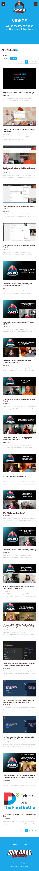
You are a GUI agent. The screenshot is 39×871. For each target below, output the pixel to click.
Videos (14, 845)
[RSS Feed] (16, 50)
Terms (15, 863)
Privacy (23, 863)
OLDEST (13, 58)
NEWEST (6, 58)
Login (1, 869)
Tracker (24, 845)
